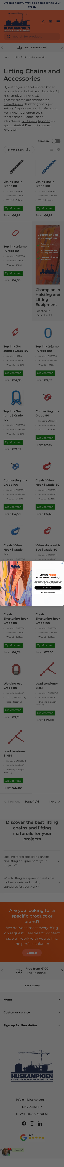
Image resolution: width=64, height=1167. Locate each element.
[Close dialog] (62, 563)
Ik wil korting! (48, 588)
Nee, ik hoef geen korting (48, 592)
